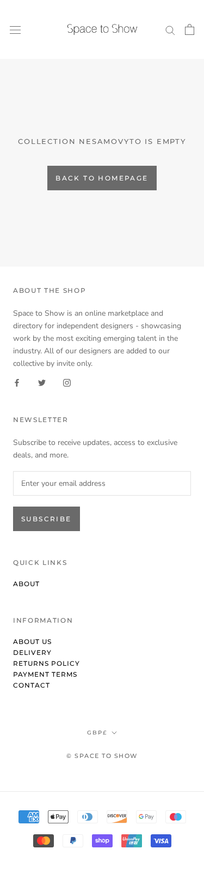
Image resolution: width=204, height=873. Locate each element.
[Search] (170, 29)
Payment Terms (45, 674)
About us (32, 641)
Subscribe (46, 519)
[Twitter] (42, 382)
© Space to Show (102, 756)
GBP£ (97, 732)
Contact (31, 685)
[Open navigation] (15, 30)
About (26, 584)
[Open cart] (189, 29)
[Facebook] (17, 382)
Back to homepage (101, 178)
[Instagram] (67, 382)
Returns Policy (46, 663)
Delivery (32, 652)
